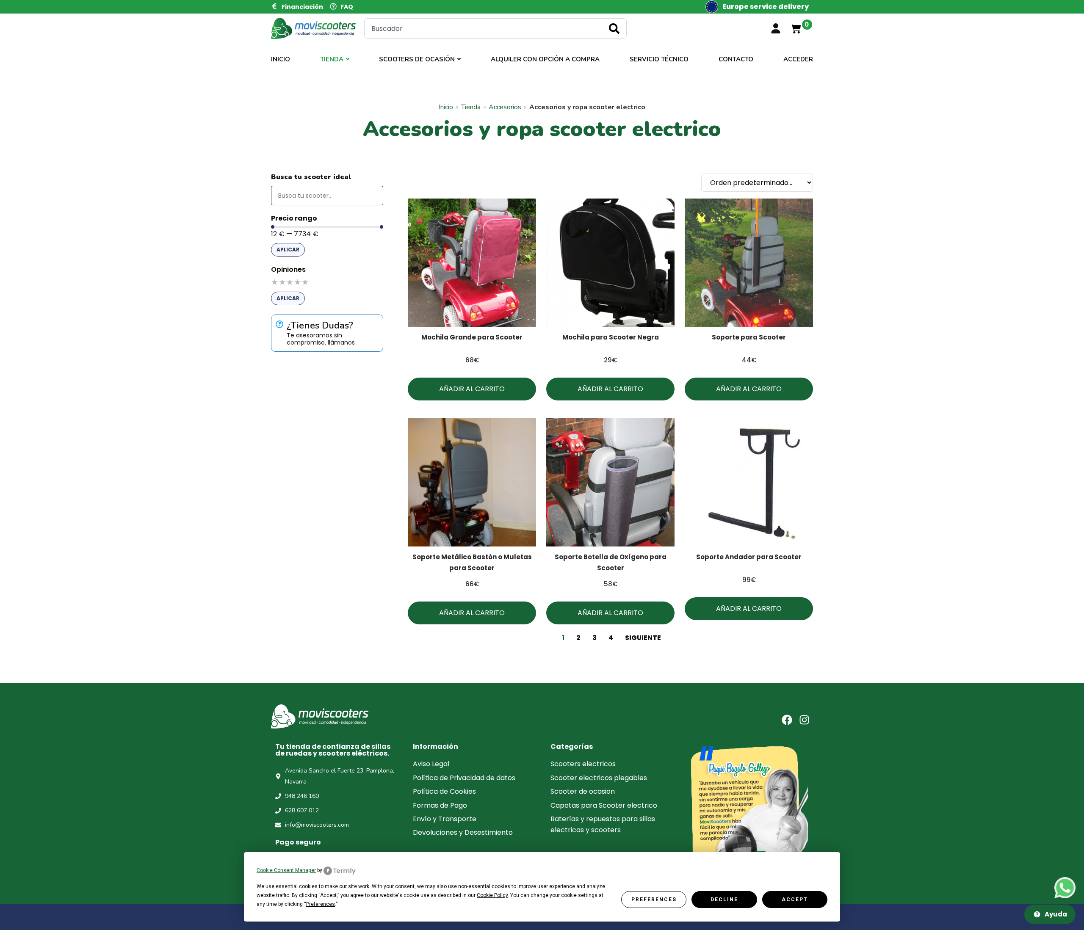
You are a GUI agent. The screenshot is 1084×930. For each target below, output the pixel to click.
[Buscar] (616, 28)
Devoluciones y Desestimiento (463, 832)
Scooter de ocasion (582, 791)
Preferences (654, 899)
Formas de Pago (440, 805)
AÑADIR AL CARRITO (472, 389)
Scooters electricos (583, 764)
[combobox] (495, 28)
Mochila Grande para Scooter (472, 337)
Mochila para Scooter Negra (610, 337)
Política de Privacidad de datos (464, 778)
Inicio (280, 59)
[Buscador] (327, 195)
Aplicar (288, 249)
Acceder (798, 59)
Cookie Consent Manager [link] (286, 870)
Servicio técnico (659, 59)
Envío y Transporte (444, 819)
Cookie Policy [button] (492, 895)
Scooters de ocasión (417, 59)
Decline (724, 899)
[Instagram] (804, 720)
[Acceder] (776, 28)
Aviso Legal (431, 764)
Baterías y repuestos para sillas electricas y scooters (602, 824)
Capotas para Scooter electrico (603, 805)
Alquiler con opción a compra (545, 59)
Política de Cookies (444, 791)
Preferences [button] (320, 904)
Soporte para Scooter (749, 337)
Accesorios (505, 107)
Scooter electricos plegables (598, 778)
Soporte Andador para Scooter (749, 556)
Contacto (736, 59)
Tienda (331, 59)
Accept (795, 899)
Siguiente (643, 638)
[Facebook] (787, 720)
